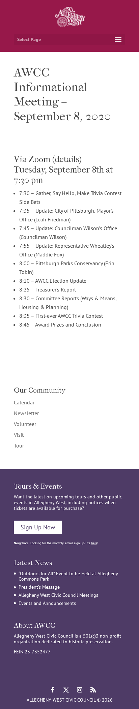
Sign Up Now (38, 527)
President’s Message (39, 587)
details (67, 159)
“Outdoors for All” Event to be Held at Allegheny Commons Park (68, 576)
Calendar (24, 402)
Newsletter (26, 413)
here (94, 543)
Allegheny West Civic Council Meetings (58, 595)
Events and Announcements (47, 603)
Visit (19, 434)
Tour (19, 445)
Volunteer (25, 424)
